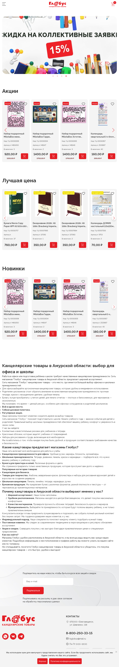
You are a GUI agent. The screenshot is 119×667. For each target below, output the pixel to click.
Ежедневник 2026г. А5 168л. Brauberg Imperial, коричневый (45, 225)
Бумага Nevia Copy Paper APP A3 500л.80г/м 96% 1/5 (16, 225)
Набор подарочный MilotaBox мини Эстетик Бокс (14, 313)
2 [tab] (57, 76)
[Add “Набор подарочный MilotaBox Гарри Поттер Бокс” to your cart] (53, 156)
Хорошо (42, 661)
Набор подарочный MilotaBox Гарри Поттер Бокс (43, 313)
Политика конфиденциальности (65, 661)
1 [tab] (53, 76)
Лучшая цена (19, 180)
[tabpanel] (59, 45)
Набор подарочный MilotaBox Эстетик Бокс (73, 313)
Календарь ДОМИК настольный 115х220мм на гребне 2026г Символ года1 (103, 225)
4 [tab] (66, 76)
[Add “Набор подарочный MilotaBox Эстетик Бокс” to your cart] (82, 156)
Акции (10, 91)
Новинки (13, 268)
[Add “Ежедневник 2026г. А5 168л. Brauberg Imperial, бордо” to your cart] (82, 245)
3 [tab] (61, 76)
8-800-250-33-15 (79, 633)
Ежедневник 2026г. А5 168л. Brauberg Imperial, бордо (74, 225)
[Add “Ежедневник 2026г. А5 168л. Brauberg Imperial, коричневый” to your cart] (53, 245)
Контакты (72, 616)
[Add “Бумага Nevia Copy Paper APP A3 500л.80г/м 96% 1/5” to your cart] (24, 245)
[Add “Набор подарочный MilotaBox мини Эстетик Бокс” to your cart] (24, 156)
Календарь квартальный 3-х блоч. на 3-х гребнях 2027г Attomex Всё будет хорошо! (103, 313)
